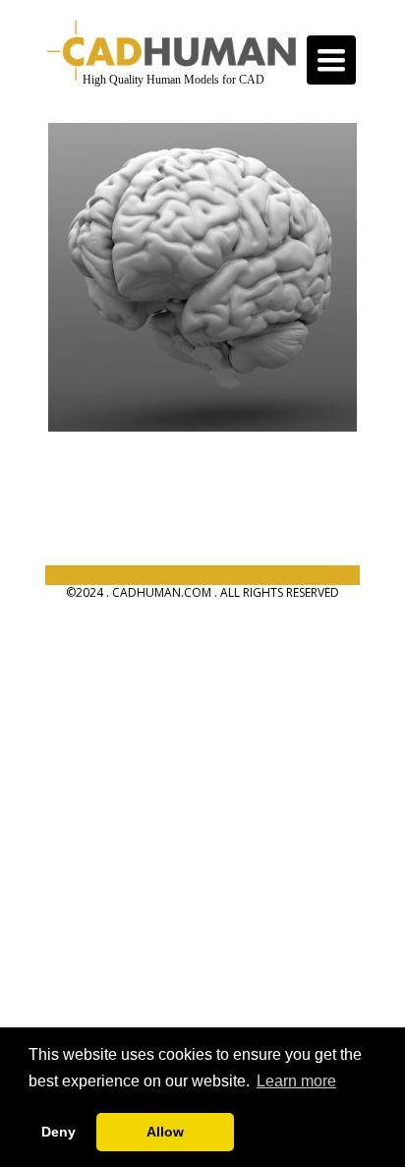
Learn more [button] (296, 1081)
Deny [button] (58, 1131)
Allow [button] (165, 1131)
